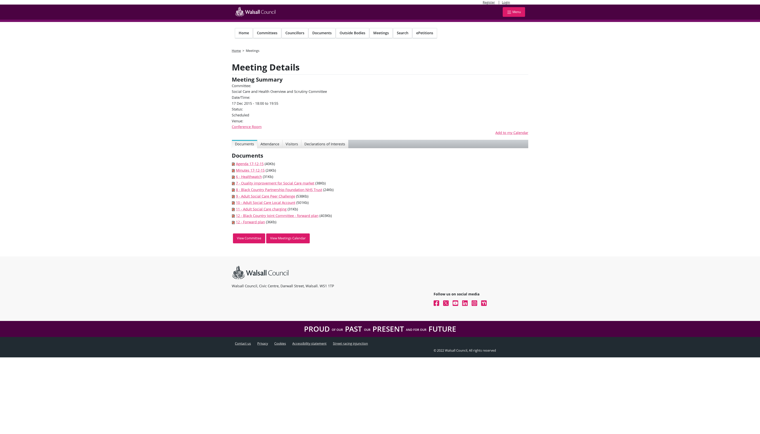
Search (402, 32)
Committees (267, 32)
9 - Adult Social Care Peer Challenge (265, 196)
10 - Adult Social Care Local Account (265, 202)
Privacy (262, 343)
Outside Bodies (352, 32)
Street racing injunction (350, 343)
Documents (322, 32)
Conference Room (247, 126)
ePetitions (424, 32)
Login (506, 2)
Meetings (381, 32)
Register (489, 2)
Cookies (280, 343)
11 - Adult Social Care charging (261, 209)
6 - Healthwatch (249, 176)
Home (244, 32)
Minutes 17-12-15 (250, 170)
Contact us (243, 343)
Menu (516, 12)
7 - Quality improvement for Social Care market (275, 183)
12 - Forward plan (250, 222)
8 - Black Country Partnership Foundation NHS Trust (279, 189)
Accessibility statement (309, 343)
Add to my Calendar (511, 132)
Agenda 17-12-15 (250, 163)
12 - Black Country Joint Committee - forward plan (277, 215)
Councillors (294, 32)
